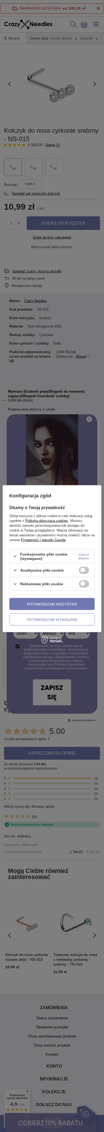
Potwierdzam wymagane (52, 619)
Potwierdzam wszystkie (52, 604)
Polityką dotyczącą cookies (46, 520)
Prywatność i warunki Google (43, 540)
